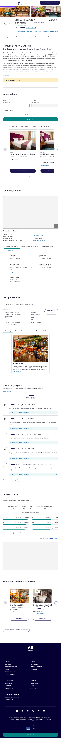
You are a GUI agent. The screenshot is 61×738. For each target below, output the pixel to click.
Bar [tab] (16, 331)
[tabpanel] (30, 153)
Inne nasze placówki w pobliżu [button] (19, 581)
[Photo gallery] (30, 11)
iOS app (32, 685)
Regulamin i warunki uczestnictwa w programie (21, 719)
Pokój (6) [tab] (14, 126)
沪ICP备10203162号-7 (35, 725)
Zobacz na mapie (16, 611)
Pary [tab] (31, 507)
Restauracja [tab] (8, 331)
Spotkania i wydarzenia (36, 666)
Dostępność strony (9, 683)
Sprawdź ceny (30, 735)
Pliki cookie (48, 719)
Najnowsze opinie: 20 (11, 481)
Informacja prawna (21, 721)
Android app (33, 688)
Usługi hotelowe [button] (11, 297)
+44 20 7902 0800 (38, 235)
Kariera (7, 669)
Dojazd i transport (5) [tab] (12, 246)
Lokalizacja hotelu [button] (12, 190)
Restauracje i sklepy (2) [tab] (48, 246)
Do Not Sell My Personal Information (37, 721)
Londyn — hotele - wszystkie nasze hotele (16, 630)
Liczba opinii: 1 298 (31, 27)
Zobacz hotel (19, 618)
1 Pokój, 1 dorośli (8, 110)
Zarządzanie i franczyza (11, 666)
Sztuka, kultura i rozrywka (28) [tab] (29, 246)
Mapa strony (8, 685)
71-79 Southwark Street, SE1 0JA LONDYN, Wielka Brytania (32, 31)
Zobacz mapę (54, 31)
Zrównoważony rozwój (10, 671)
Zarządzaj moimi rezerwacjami (12, 697)
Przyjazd (6, 101)
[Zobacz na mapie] (30, 212)
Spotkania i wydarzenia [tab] (49, 331)
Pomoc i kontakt (9, 699)
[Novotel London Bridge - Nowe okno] (19, 596)
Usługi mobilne (34, 683)
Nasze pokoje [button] (10, 94)
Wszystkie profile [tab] (13, 507)
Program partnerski (10, 674)
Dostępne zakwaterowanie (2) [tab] (41, 126)
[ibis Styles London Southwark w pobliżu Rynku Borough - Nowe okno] (42, 596)
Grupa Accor (8, 664)
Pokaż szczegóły (17, 371)
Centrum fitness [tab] (34, 331)
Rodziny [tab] (24, 507)
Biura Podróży (33, 669)
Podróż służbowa (34, 664)
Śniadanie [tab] (24, 331)
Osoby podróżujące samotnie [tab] (30, 513)
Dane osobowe (39, 719)
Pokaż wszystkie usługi (51, 311)
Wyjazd (35, 101)
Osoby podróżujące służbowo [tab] (44, 507)
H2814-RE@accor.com (39, 240)
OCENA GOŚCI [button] (10, 494)
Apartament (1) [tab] (24, 126)
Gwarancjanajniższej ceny (54, 20)
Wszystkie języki (9, 688)
